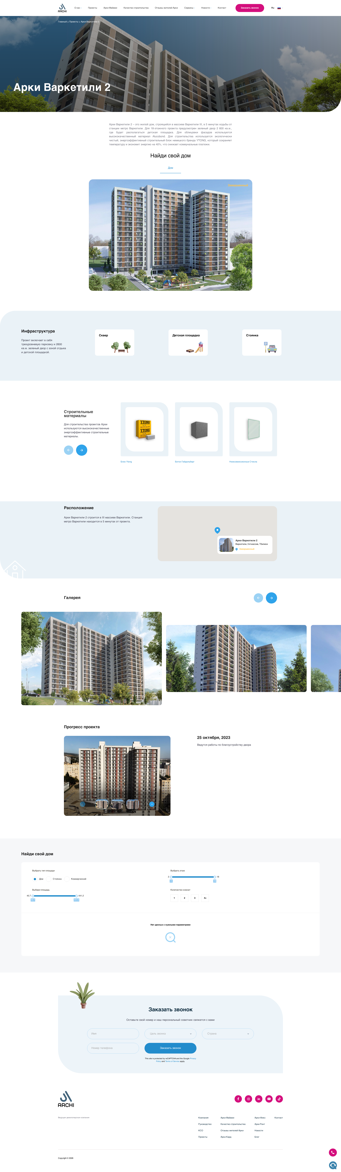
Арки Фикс (260, 1118)
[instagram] (248, 1099)
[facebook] (238, 1099)
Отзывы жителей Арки (232, 1131)
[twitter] (279, 1099)
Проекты (73, 22)
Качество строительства (233, 1124)
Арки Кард (226, 1137)
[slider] (171, 877)
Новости (259, 1131)
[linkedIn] (258, 1099)
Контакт (279, 1118)
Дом (41, 879)
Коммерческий (78, 879)
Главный (62, 22)
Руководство (205, 1124)
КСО (200, 1131)
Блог (257, 1137)
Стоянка (57, 879)
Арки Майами (227, 1118)
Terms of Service (172, 1061)
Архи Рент (260, 1124)
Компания (203, 1118)
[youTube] (269, 1099)
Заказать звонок (250, 8)
